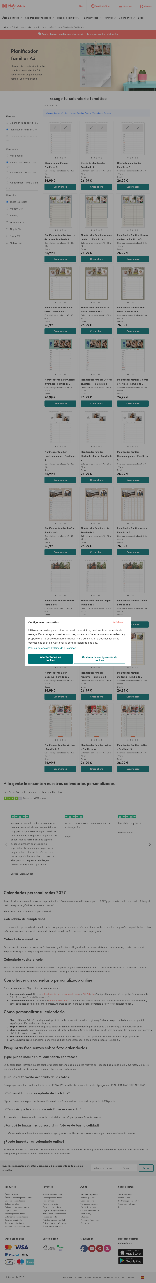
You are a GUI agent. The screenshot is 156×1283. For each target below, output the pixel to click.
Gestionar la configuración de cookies (99, 659)
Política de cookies (39, 648)
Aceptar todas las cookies (50, 658)
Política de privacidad (63, 648)
